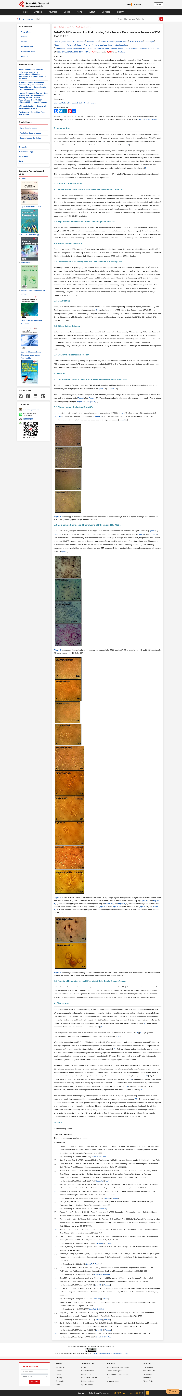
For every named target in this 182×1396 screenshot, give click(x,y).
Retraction (147, 1378)
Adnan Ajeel (149, 41)
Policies (147, 1363)
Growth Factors (89, 103)
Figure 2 (121, 413)
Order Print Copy (26, 152)
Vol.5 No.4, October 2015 (81, 27)
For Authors (86, 1374)
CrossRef (94, 1157)
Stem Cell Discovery (62, 27)
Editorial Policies (87, 1371)
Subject (59, 1371)
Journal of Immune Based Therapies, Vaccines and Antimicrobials (31, 355)
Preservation (148, 1374)
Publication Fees (28, 51)
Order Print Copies (114, 1371)
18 (127, 1086)
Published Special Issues (30, 133)
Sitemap (59, 1378)
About (92, 12)
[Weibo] (43, 396)
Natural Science (27, 263)
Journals (53, 12)
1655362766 (28, 419)
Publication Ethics (149, 1371)
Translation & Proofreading (117, 1374)
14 (95, 1072)
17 (115, 1083)
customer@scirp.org (31, 410)
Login (158, 4)
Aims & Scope (27, 32)
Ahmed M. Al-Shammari (75, 41)
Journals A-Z (61, 1367)
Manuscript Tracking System (118, 1367)
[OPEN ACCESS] (133, 4)
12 (114, 1049)
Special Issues (87, 1385)
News (79, 12)
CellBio (23, 179)
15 (147, 1076)
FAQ (21, 161)
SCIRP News (119, 1393)
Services (106, 12)
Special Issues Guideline (30, 138)
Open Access (148, 1367)
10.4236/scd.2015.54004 (68, 52)
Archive (24, 42)
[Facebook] (28, 396)
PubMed (102, 1157)
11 (79, 1042)
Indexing (24, 56)
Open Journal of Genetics (31, 207)
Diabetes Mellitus (60, 103)
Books (67, 12)
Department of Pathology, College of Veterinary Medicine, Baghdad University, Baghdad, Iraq (91, 45)
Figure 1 (101, 389)
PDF (81, 52)
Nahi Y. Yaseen (107, 41)
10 (119, 1036)
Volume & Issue (113, 1381)
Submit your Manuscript (98, 1393)
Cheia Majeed (59, 41)
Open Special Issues (28, 128)
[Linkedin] (35, 396)
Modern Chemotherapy (30, 235)
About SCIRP (88, 1363)
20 (136, 1099)
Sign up (81, 1393)
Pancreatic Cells (75, 103)
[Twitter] (21, 396)
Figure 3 (152, 531)
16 (131, 1079)
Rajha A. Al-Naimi (136, 41)
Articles (38, 12)
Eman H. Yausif (93, 41)
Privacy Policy (148, 1381)
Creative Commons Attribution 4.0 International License (109, 1353)
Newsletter (23, 147)
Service (111, 1363)
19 (141, 1090)
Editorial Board (27, 47)
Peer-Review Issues (89, 1378)
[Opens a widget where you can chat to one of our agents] (173, 1392)
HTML (87, 52)
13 (154, 1069)
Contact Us (24, 156)
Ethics (83, 1367)
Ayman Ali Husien (121, 41)
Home (25, 12)
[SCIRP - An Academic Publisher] (34, 4)
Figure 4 (64, 552)
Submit (120, 12)
